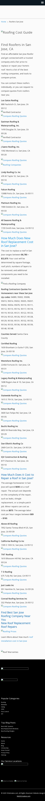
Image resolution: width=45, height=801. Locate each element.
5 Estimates (21, 12)
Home (3, 21)
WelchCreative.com (23, 796)
